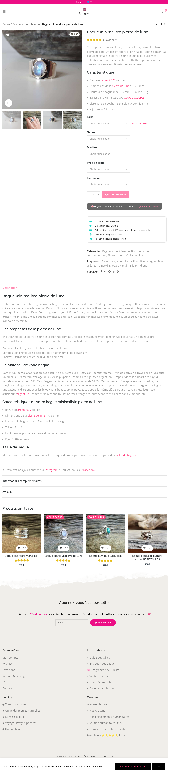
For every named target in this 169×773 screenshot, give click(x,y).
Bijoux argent (148, 261)
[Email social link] (105, 271)
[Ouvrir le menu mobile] (4, 11)
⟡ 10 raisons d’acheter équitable (107, 729)
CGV (93, 756)
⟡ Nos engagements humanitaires (108, 716)
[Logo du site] (84, 11)
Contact (7, 688)
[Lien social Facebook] (101, 271)
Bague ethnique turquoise (105, 555)
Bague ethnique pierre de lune (63, 555)
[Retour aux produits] (161, 24)
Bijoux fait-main (118, 265)
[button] (5, 69)
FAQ (4, 682)
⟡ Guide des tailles (98, 657)
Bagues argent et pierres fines (120, 261)
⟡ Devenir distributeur (101, 688)
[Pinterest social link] (109, 271)
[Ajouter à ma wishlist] (8, 35)
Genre (91, 132)
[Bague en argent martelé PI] (21, 533)
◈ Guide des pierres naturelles (21, 710)
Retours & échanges (15, 676)
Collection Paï (134, 255)
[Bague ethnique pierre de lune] (63, 533)
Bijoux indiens (116, 255)
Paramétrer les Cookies (133, 766)
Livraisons (8, 670)
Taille (90, 117)
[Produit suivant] (165, 24)
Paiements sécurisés (105, 756)
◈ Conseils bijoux (13, 716)
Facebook (89, 470)
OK (158, 766)
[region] (84, 765)
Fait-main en (94, 178)
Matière (92, 147)
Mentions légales (82, 756)
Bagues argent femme (26, 24)
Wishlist (7, 663)
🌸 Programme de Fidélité (103, 670)
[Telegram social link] (118, 271)
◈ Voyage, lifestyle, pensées (19, 723)
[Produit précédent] (157, 24)
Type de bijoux (96, 163)
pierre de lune (120, 86)
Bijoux (6, 24)
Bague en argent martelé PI (22, 555)
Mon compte (10, 657)
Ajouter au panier (115, 194)
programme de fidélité (147, 206)
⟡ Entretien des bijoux (100, 663)
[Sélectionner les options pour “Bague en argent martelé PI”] (19, 548)
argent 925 (108, 80)
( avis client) (111, 40)
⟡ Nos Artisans (96, 710)
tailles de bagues (134, 97)
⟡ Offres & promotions (101, 682)
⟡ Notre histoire (97, 704)
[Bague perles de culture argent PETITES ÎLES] (147, 533)
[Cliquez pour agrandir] (8, 103)
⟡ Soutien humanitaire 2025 (104, 723)
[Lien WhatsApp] (114, 271)
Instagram (51, 470)
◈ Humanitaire (11, 729)
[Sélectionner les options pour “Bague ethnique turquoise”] (102, 548)
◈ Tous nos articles (14, 704)
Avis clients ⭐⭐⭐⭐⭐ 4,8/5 (106, 735)
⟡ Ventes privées (97, 676)
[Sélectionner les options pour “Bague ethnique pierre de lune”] (61, 548)
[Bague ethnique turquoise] (105, 533)
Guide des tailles (139, 123)
